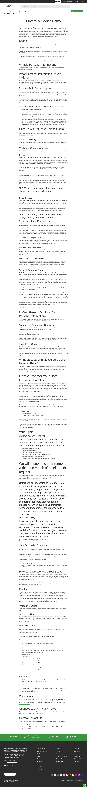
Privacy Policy (62, 780)
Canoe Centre (9, 780)
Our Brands (76, 761)
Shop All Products (41, 748)
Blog (75, 753)
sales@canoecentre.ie (12, 762)
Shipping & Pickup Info (61, 756)
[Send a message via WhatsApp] (84, 785)
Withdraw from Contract (79, 780)
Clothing (18, 11)
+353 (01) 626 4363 (12, 760)
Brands (49, 11)
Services (58, 753)
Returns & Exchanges (61, 758)
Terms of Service (70, 780)
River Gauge (77, 756)
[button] (82, 6)
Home (5, 13)
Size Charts (77, 751)
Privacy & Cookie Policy (11, 13)
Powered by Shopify (15, 780)
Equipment (25, 11)
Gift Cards (39, 766)
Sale (55, 11)
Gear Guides (77, 748)
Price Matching (59, 761)
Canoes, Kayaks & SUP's (43, 751)
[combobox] (45, 6)
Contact (58, 748)
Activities (58, 751)
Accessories (42, 11)
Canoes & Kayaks (8, 11)
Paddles (33, 11)
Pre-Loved (39, 769)
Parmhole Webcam (78, 758)
